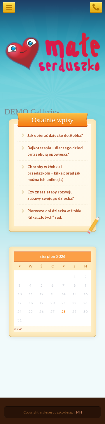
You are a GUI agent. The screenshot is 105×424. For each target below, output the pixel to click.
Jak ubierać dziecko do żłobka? (55, 135)
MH (79, 412)
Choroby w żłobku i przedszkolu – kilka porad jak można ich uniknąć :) (53, 173)
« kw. (18, 328)
